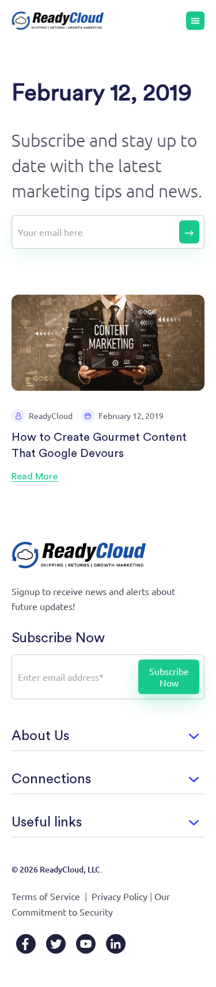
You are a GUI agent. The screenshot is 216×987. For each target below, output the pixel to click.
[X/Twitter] (55, 943)
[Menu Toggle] (195, 21)
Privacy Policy (119, 896)
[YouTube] (85, 943)
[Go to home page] (58, 21)
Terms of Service (46, 896)
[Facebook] (26, 943)
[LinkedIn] (115, 943)
